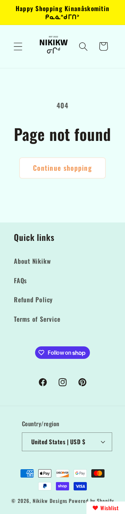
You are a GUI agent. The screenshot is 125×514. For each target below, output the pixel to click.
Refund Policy (33, 299)
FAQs (20, 280)
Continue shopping (62, 168)
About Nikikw (32, 261)
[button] (18, 46)
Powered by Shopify (91, 500)
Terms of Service (37, 318)
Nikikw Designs (50, 500)
